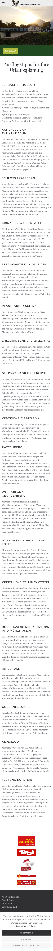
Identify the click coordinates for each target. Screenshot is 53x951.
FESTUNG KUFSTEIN (17, 779)
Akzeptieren (26, 933)
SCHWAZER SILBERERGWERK (26, 372)
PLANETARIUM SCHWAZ (20, 305)
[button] (3, 3)
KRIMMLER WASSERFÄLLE (22, 223)
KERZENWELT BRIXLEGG (20, 418)
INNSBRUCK (11, 668)
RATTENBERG (12, 447)
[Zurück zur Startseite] (26, 3)
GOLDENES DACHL (16, 706)
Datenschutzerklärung (26, 926)
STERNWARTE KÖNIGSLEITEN (24, 264)
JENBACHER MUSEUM (18, 84)
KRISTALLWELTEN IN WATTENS (25, 582)
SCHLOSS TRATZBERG (18, 178)
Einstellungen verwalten (26, 946)
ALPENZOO (10, 741)
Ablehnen (26, 939)
